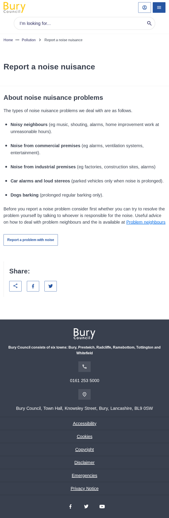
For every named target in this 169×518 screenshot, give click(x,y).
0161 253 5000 (84, 380)
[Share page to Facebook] (33, 286)
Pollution (29, 40)
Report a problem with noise (30, 240)
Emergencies (84, 475)
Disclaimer (84, 462)
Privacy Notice (85, 488)
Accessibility (84, 423)
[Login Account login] (144, 7)
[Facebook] (70, 506)
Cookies (84, 436)
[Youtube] (102, 506)
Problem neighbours (145, 222)
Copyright (84, 449)
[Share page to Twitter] (50, 286)
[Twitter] (86, 506)
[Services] (159, 7)
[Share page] (15, 286)
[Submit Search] (149, 23)
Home (8, 40)
